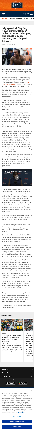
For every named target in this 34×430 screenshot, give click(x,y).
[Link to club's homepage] (3, 13)
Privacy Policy (22, 412)
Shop (24, 13)
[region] (17, 409)
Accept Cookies (17, 426)
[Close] (32, 391)
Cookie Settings (17, 416)
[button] (17, 177)
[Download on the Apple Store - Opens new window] (10, 383)
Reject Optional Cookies (17, 421)
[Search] (28, 14)
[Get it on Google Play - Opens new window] (22, 384)
